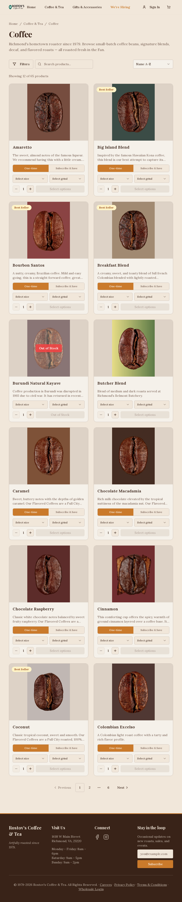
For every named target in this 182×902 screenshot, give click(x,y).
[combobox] (153, 64)
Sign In (155, 7)
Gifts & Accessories (87, 7)
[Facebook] (97, 837)
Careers (106, 885)
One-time (30, 168)
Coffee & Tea (54, 7)
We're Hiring (120, 7)
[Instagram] (106, 837)
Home (31, 7)
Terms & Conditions (152, 885)
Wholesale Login (91, 889)
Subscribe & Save (66, 168)
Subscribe (155, 864)
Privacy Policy (124, 885)
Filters (25, 64)
